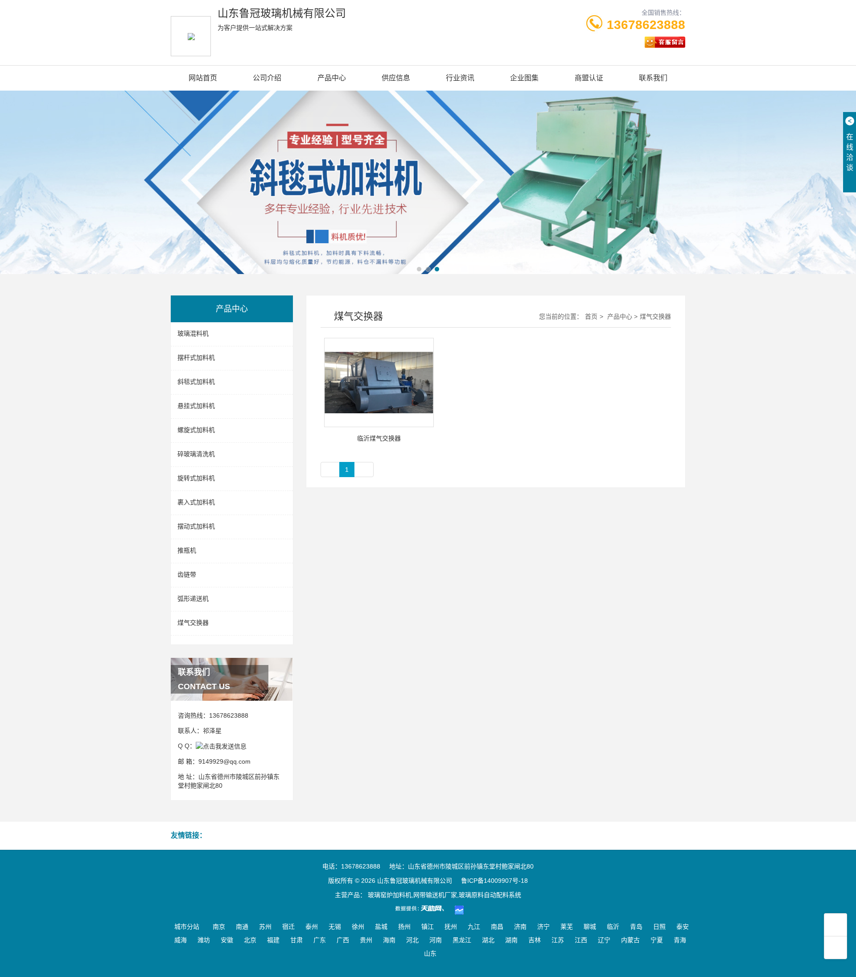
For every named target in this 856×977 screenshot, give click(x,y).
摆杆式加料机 (196, 357)
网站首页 (203, 78)
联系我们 (653, 78)
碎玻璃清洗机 (196, 453)
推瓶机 (186, 550)
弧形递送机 (193, 598)
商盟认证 (589, 78)
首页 (591, 316)
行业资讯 (460, 78)
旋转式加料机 (196, 478)
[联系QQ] (221, 745)
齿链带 (186, 574)
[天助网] (423, 908)
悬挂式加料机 (196, 405)
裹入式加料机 (196, 502)
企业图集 (524, 78)
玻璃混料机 (193, 333)
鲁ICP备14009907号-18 (494, 880)
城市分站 (186, 926)
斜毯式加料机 (196, 381)
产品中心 (331, 78)
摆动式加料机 (196, 526)
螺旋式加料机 (196, 429)
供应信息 (396, 78)
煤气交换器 (193, 622)
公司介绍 (267, 78)
